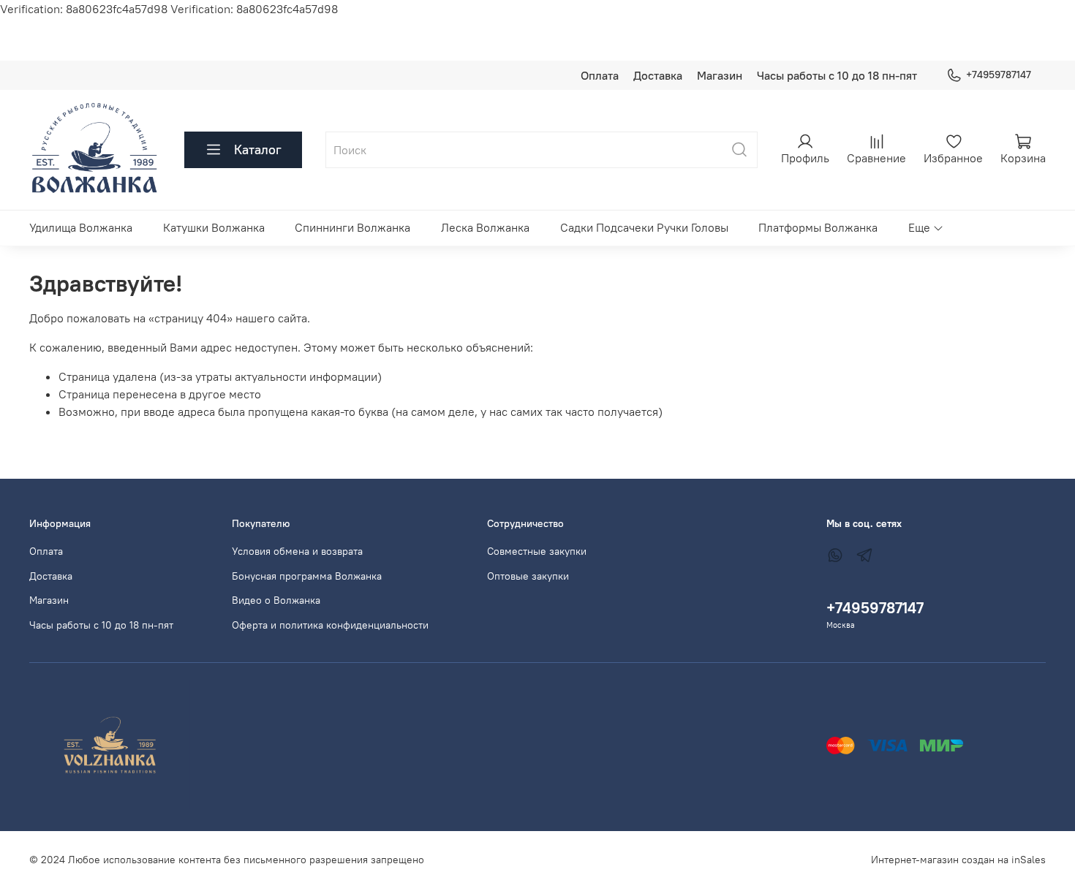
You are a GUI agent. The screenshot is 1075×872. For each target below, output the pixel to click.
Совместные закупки (536, 551)
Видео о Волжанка (276, 600)
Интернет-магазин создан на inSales (958, 859)
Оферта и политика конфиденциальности (330, 625)
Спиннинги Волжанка (352, 227)
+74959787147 (998, 74)
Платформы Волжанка (818, 227)
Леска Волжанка (485, 227)
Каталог (258, 149)
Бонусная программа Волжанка (307, 576)
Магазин (719, 75)
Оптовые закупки (528, 576)
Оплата (600, 75)
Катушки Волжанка (214, 227)
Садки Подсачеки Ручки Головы (644, 227)
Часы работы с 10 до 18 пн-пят (837, 75)
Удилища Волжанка (80, 227)
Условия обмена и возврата (297, 551)
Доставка (657, 75)
